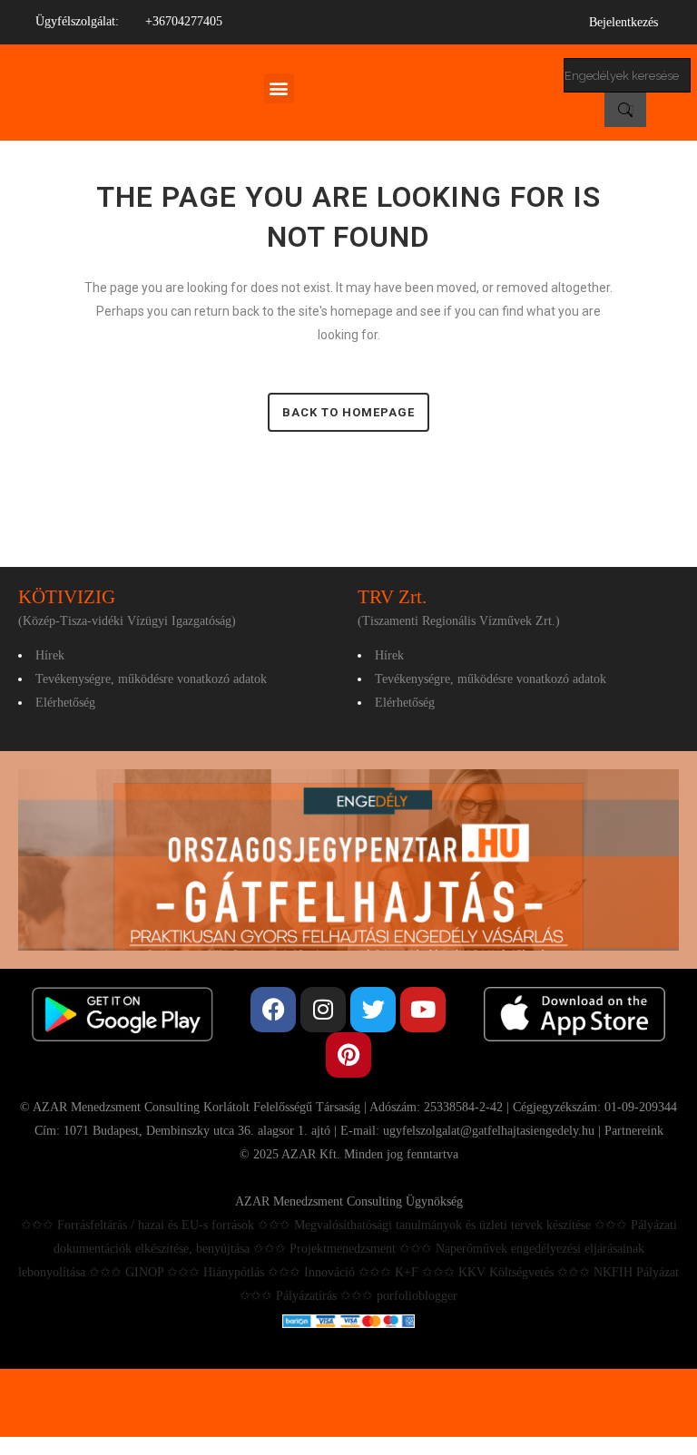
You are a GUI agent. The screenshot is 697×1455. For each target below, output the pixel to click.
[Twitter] (373, 1009)
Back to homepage (348, 412)
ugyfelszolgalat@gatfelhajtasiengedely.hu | (493, 1131)
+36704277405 (183, 21)
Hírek (49, 655)
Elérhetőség (65, 702)
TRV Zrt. (392, 597)
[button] (279, 88)
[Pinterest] (348, 1055)
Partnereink (633, 1131)
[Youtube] (423, 1009)
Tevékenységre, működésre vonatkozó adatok (151, 679)
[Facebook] (273, 1009)
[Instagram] (323, 1009)
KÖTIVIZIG (66, 597)
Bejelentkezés (623, 22)
